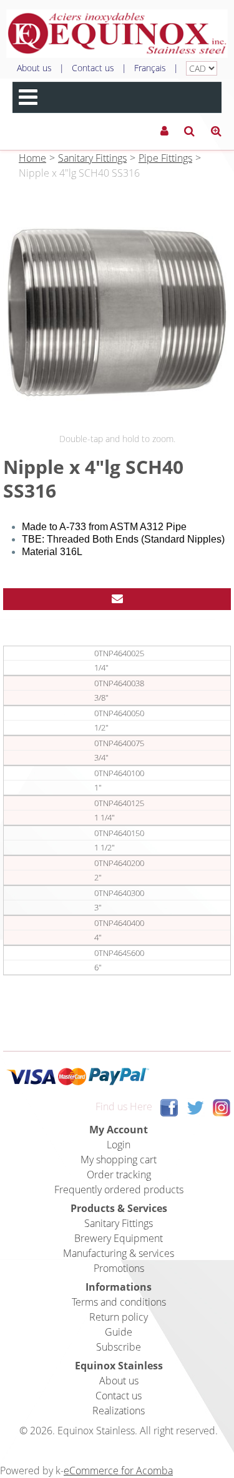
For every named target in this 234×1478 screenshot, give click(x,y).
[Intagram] (221, 1107)
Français (150, 68)
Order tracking (119, 1174)
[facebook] (169, 1107)
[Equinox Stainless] (117, 33)
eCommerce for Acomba (118, 1470)
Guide (118, 1332)
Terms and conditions (119, 1302)
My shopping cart (118, 1159)
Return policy (118, 1317)
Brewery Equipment (118, 1238)
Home (32, 158)
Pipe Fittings (165, 158)
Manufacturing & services (118, 1253)
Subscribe (118, 1347)
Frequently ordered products (118, 1189)
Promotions (119, 1268)
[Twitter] (195, 1107)
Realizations (118, 1410)
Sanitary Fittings (92, 158)
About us (34, 68)
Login (118, 1144)
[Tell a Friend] (117, 599)
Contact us (93, 68)
